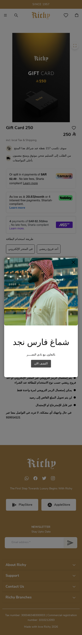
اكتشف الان (41, 363)
